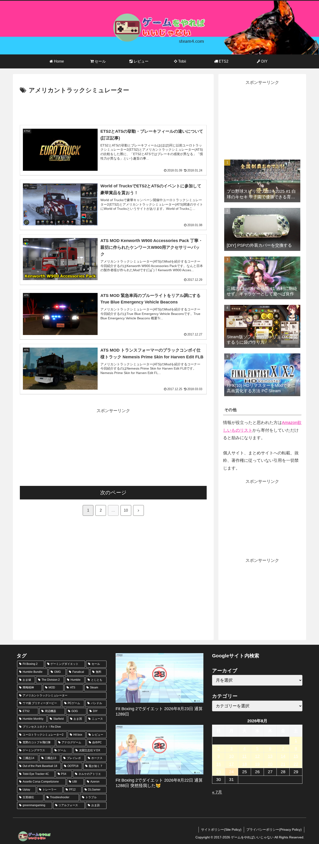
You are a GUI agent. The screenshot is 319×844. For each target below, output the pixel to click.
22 (296, 764)
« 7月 (217, 792)
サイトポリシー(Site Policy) (221, 829)
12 (257, 756)
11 (244, 756)
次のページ (113, 492)
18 (244, 764)
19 (257, 764)
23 (218, 771)
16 (218, 764)
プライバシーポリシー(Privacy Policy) (274, 829)
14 (283, 756)
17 (231, 764)
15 (296, 756)
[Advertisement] (113, 108)
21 (283, 764)
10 (126, 510)
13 (270, 756)
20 (270, 764)
